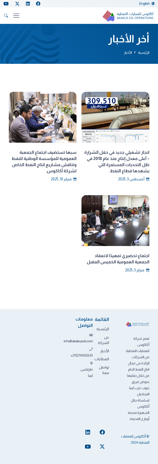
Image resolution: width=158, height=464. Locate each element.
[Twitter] (17, 3)
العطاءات (101, 359)
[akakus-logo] (128, 15)
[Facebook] (38, 3)
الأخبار (104, 351)
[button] (5, 16)
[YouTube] (6, 3)
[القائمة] (16, 15)
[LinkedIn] (28, 3)
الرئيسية (102, 329)
